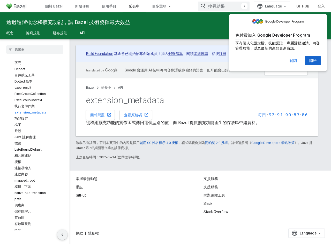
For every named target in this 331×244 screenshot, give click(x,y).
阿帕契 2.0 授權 (216, 143)
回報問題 (100, 114)
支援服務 (211, 187)
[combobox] (224, 6)
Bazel (90, 88)
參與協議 (201, 54)
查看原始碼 (136, 114)
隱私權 (93, 233)
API (82, 33)
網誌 (79, 187)
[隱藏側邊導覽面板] (62, 235)
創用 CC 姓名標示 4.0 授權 (159, 143)
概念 (9, 33)
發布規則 (60, 33)
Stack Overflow (216, 212)
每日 (262, 114)
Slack (208, 203)
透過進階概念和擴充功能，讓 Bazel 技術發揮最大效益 (68, 22)
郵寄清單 (175, 54)
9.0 (288, 114)
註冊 (222, 54)
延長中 (134, 6)
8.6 (304, 114)
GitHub (302, 6)
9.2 (271, 114)
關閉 (293, 61)
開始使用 (82, 6)
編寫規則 (33, 33)
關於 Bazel (54, 6)
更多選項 (159, 6)
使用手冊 (109, 6)
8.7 (296, 114)
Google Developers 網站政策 (273, 143)
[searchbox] (34, 49)
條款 (79, 233)
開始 (313, 61)
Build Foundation (99, 54)
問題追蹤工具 (214, 195)
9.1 (280, 114)
